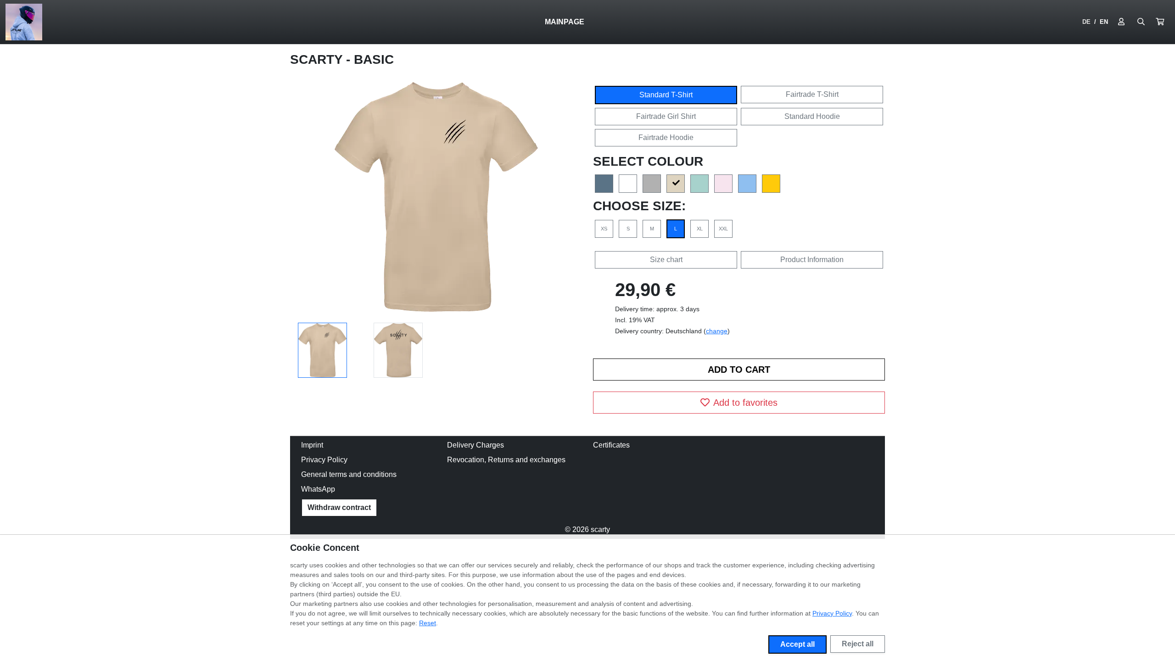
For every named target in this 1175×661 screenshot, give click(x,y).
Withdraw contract (339, 507)
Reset (427, 623)
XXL (723, 228)
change (716, 331)
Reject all (857, 644)
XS (604, 228)
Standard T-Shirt (666, 95)
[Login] (1121, 22)
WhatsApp (318, 489)
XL (700, 228)
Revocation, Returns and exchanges (506, 460)
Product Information (812, 259)
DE (1086, 21)
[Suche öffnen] (1141, 22)
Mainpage (564, 22)
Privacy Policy (324, 460)
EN (1104, 21)
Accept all (797, 644)
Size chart (666, 259)
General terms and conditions (349, 474)
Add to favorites (745, 403)
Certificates (611, 445)
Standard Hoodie (812, 116)
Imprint (312, 445)
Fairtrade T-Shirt (812, 94)
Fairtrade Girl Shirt (666, 116)
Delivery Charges (475, 445)
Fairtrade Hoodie (666, 137)
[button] (1159, 22)
